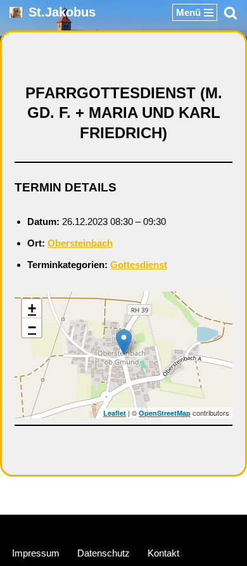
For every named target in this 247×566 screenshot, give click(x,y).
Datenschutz (103, 553)
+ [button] (32, 308)
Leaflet (114, 413)
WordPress (171, 527)
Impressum (36, 553)
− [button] (32, 327)
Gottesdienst (138, 264)
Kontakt (163, 553)
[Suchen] (231, 13)
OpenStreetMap (165, 413)
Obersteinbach (80, 243)
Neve (64, 527)
